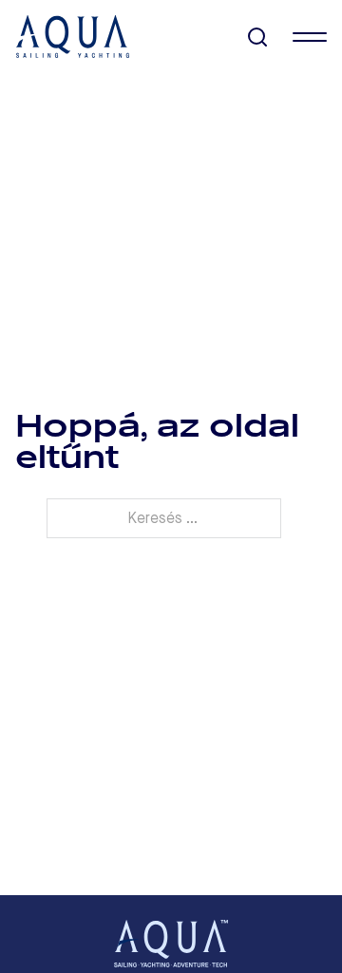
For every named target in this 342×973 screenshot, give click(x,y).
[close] (310, 37)
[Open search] (257, 37)
